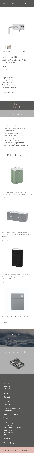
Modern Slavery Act (9, 432)
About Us (6, 388)
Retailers (6, 393)
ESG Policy (6, 435)
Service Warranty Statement (12, 428)
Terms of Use (7, 425)
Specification (17, 114)
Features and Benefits (17, 105)
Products (6, 384)
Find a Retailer (9, 93)
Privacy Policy (7, 430)
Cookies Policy (8, 423)
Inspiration (7, 386)
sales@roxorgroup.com (11, 414)
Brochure (6, 391)
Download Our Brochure (17, 352)
